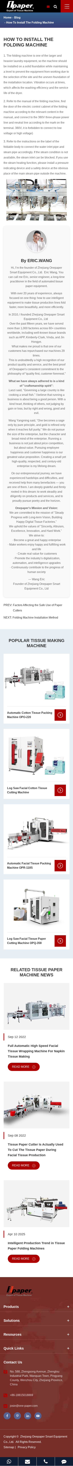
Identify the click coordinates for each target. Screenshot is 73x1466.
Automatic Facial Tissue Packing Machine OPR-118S (29, 865)
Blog (17, 17)
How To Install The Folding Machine (30, 22)
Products (11, 1307)
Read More (21, 1066)
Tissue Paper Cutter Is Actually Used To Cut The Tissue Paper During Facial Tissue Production (35, 1150)
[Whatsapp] (9, 1461)
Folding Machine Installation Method (35, 617)
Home (8, 17)
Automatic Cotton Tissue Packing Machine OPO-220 (29, 715)
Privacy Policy (27, 1447)
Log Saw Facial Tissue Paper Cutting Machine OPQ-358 (26, 941)
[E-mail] (27, 1461)
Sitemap (9, 1447)
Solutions (12, 1320)
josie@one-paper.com (24, 1405)
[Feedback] (64, 1461)
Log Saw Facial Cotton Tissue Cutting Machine (27, 790)
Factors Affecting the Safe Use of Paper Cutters (37, 608)
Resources (12, 1334)
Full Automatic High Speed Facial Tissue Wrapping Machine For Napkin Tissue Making (36, 1051)
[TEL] (46, 1461)
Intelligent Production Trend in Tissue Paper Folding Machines (36, 1245)
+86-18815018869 (21, 1395)
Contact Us (13, 1362)
